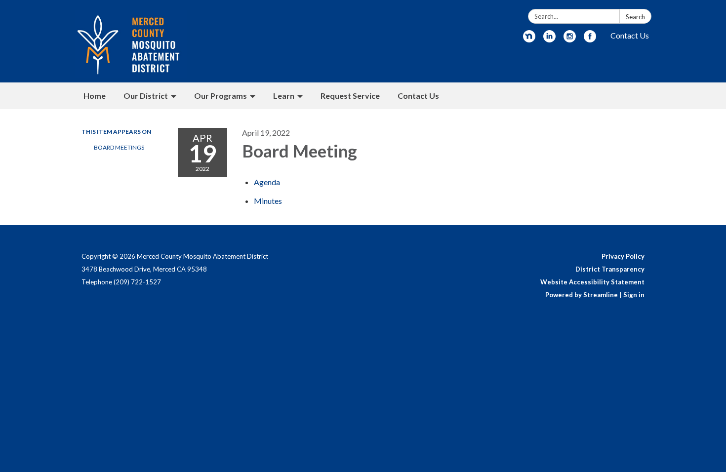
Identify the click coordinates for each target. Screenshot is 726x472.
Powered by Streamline (581, 295)
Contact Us (629, 35)
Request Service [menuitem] (350, 95)
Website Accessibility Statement (592, 282)
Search (635, 17)
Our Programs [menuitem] (220, 95)
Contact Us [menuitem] (418, 95)
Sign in (634, 295)
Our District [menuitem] (145, 95)
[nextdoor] (529, 39)
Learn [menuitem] (283, 95)
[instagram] (570, 39)
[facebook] (590, 39)
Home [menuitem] (94, 95)
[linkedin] (549, 39)
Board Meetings (119, 147)
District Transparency (610, 269)
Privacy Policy (623, 256)
